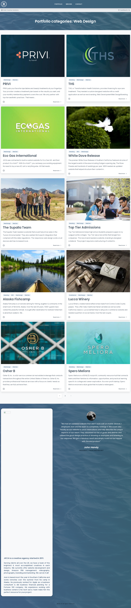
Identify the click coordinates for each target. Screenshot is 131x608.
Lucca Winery (79, 299)
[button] (55, 433)
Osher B (9, 371)
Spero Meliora (79, 371)
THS (71, 84)
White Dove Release (84, 155)
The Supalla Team (17, 227)
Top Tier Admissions (84, 227)
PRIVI (7, 84)
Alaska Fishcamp (16, 299)
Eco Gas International (20, 155)
